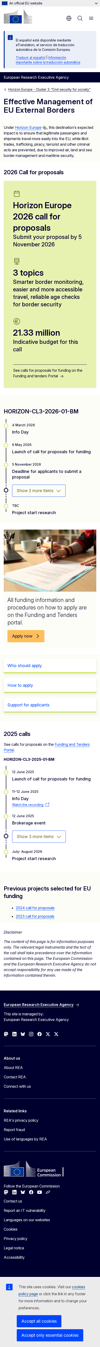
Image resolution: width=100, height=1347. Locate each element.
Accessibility (14, 1257)
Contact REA (15, 1077)
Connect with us (17, 1086)
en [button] (69, 18)
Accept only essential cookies (50, 1335)
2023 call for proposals (35, 916)
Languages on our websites (27, 1219)
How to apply (20, 685)
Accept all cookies (39, 1321)
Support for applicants (28, 704)
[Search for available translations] (44, 128)
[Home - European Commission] (18, 16)
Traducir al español (30, 57)
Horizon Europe (28, 127)
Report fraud (14, 1129)
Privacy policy (15, 1238)
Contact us (13, 1201)
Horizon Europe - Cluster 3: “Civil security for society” (49, 89)
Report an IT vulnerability (25, 1210)
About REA (13, 1067)
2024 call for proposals (35, 907)
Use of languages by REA (25, 1139)
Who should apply (24, 665)
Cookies (10, 1229)
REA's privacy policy (21, 1120)
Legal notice (14, 1248)
